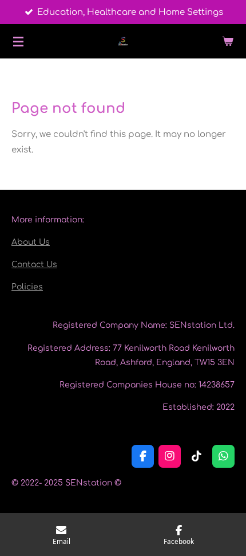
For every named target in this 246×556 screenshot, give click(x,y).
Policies (27, 287)
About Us (30, 242)
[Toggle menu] (18, 41)
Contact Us (34, 264)
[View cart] (227, 41)
